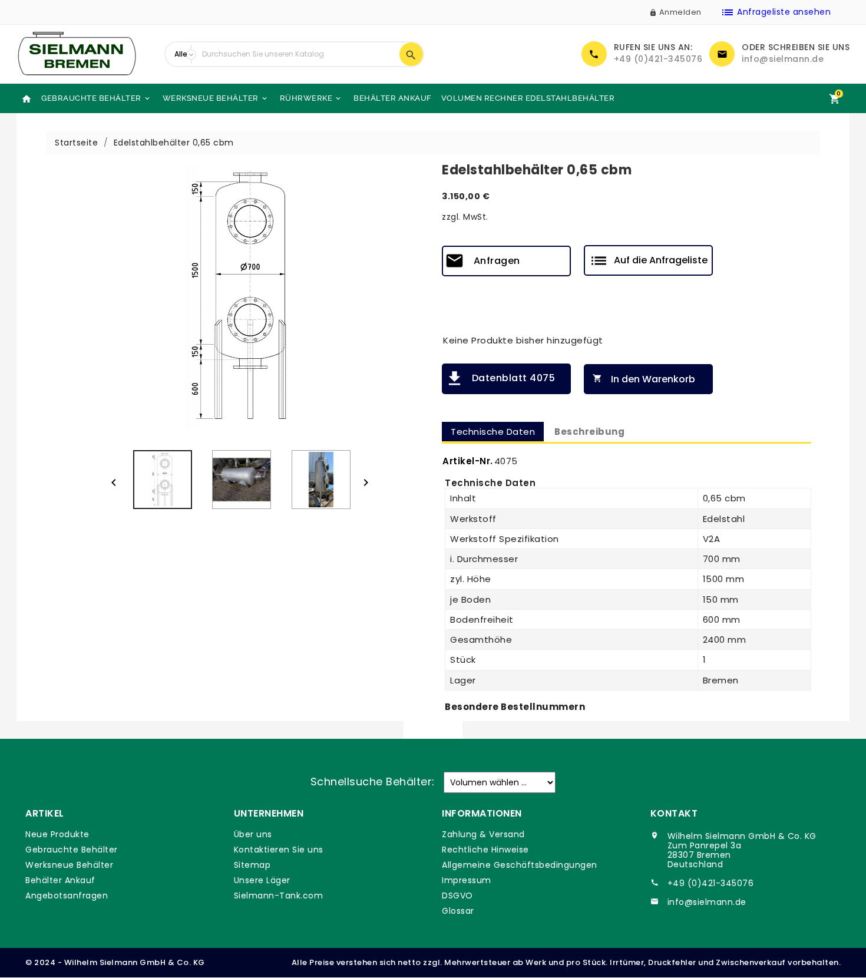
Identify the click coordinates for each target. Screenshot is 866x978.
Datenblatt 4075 (513, 378)
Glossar (458, 911)
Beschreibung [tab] (589, 431)
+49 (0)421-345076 (658, 59)
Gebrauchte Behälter (96, 98)
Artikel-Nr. (467, 461)
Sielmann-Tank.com (278, 895)
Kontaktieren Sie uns (278, 849)
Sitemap (252, 865)
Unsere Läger (262, 880)
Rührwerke (311, 98)
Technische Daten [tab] (493, 431)
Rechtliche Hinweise (485, 849)
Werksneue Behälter (216, 98)
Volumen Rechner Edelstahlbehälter (528, 98)
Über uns (253, 834)
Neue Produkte (57, 834)
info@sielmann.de (783, 59)
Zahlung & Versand (483, 834)
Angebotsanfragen (66, 895)
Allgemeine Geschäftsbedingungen (519, 865)
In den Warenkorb (644, 379)
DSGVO (457, 895)
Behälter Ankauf (392, 98)
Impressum (466, 880)
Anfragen (497, 260)
